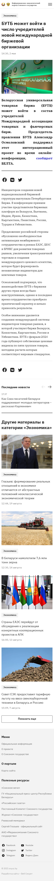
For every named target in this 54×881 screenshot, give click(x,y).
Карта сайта (8, 770)
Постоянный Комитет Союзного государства (27, 808)
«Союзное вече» (11, 787)
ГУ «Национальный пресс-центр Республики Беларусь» (27, 795)
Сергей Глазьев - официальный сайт (22, 826)
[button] (5, 180)
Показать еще (27, 718)
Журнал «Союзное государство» (20, 814)
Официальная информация (17, 743)
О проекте (7, 749)
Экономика (9, 15)
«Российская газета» (13, 803)
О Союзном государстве (15, 754)
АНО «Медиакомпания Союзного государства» (20, 833)
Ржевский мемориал (13, 820)
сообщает (44, 158)
